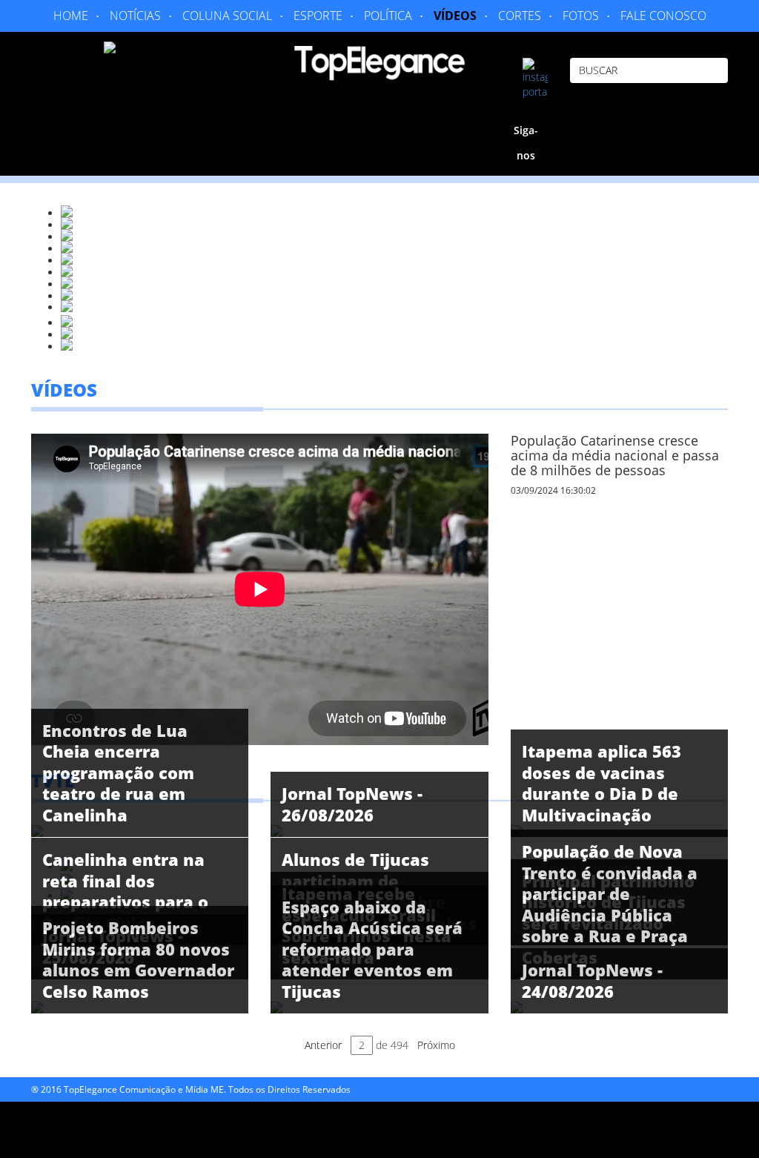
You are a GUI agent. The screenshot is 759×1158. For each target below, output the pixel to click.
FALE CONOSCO (663, 15)
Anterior (323, 1045)
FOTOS (581, 15)
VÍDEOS (455, 15)
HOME (70, 15)
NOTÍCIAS (135, 15)
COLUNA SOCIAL (227, 15)
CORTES (519, 15)
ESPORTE (318, 15)
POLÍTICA (388, 15)
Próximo (436, 1045)
